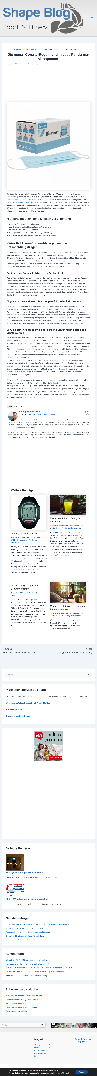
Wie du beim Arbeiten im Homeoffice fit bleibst (24, 928)
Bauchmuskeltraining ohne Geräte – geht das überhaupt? (28, 932)
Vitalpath (9, 960)
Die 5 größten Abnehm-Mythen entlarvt (21, 940)
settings (68, 1073)
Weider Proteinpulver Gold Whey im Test (33, 964)
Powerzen (10, 964)
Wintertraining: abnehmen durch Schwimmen (24, 996)
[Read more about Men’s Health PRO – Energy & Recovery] (68, 505)
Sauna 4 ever (11, 972)
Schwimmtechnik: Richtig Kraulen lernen (22, 1000)
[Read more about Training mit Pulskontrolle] (28, 512)
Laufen (24, 540)
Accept (81, 1072)
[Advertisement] (48, 84)
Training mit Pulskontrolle (24, 533)
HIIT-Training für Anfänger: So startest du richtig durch (52, 968)
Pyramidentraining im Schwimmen (19, 1011)
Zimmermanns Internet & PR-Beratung (41, 414)
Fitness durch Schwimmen (16, 1003)
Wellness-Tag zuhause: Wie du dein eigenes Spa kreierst (41, 972)
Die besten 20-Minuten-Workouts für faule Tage (25, 936)
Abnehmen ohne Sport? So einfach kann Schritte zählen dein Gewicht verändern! (38, 924)
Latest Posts (18, 406)
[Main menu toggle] (91, 18)
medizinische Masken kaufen (18, 202)
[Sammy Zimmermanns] (13, 416)
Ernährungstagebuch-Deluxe (18, 716)
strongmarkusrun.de (42, 1045)
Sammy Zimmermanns (30, 411)
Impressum (82, 1042)
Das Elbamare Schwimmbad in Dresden (21, 1007)
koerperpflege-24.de (42, 1048)
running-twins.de (41, 1050)
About (10, 406)
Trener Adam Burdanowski (16, 968)
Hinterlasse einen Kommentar (22, 537)
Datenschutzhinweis (83, 1039)
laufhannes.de (40, 1053)
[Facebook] (87, 414)
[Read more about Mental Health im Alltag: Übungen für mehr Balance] (68, 592)
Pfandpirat (38, 1056)
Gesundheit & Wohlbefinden (21, 593)
